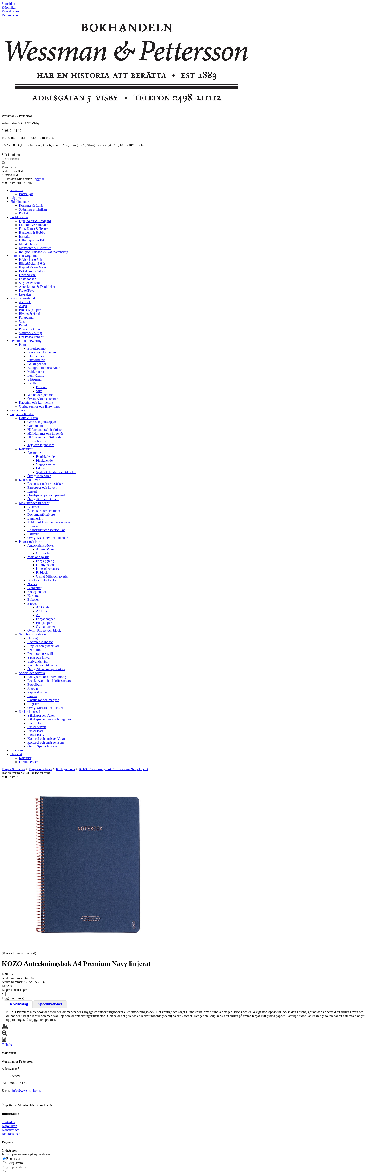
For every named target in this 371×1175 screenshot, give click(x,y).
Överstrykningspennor (42, 398)
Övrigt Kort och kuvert (43, 499)
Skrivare (33, 534)
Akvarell (25, 302)
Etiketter (33, 599)
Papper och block (31, 541)
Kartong (33, 595)
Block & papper (30, 310)
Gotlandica (17, 410)
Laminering (35, 518)
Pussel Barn (35, 731)
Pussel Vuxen (36, 727)
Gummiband (35, 426)
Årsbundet (34, 453)
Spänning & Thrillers (33, 209)
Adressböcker (45, 549)
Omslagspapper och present (46, 495)
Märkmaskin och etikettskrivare (48, 522)
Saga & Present (29, 283)
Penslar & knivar (30, 329)
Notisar (32, 584)
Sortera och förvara (32, 673)
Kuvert (32, 491)
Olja (22, 321)
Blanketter (34, 588)
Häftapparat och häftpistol (44, 429)
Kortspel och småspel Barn (45, 742)
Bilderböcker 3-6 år (32, 263)
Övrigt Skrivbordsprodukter (46, 669)
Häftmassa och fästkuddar (44, 437)
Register (33, 704)
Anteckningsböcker (40, 545)
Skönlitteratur (19, 201)
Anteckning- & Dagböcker (37, 286)
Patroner (41, 387)
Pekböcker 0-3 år (30, 259)
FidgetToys (26, 290)
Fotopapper (44, 623)
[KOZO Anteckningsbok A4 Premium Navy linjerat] (87, 865)
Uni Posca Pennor (31, 337)
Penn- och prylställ (40, 653)
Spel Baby (34, 723)
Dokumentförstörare (41, 514)
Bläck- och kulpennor (42, 352)
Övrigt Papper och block (44, 630)
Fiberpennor (35, 356)
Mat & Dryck (28, 244)
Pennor (24, 344)
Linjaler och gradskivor (43, 646)
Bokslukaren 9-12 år (33, 271)
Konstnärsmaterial (22, 298)
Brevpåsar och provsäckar (45, 483)
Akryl (23, 306)
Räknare (33, 526)
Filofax (41, 468)
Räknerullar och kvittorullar (46, 530)
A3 (38, 615)
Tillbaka (7, 1044)
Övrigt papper (45, 626)
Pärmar (32, 696)
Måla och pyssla (38, 557)
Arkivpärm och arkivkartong (46, 677)
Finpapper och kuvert (41, 487)
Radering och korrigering (36, 402)
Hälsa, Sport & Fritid (33, 240)
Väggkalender (45, 464)
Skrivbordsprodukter (33, 634)
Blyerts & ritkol (29, 313)
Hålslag (32, 638)
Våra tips (16, 190)
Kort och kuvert (29, 480)
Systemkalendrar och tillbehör (56, 472)
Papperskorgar (37, 692)
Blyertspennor (37, 348)
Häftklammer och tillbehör (45, 433)
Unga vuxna (27, 275)
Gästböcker (44, 553)
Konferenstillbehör (40, 642)
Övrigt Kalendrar (39, 476)
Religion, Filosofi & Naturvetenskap (43, 252)
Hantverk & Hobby (32, 232)
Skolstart (16, 754)
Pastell (23, 325)
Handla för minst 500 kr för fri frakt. (26, 775)
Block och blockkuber (42, 580)
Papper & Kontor (22, 414)
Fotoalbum (34, 684)
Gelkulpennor (36, 364)
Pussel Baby (35, 735)
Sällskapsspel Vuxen (41, 715)
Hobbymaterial (46, 565)
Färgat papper (45, 619)
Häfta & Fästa (28, 418)
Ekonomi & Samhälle (33, 225)
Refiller (32, 383)
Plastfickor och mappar (43, 700)
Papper (32, 603)
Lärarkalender (28, 762)
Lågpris (15, 198)
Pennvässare (35, 375)
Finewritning (36, 360)
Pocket (23, 213)
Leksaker (25, 294)
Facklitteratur (19, 217)
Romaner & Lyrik (31, 205)
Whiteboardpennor (40, 395)
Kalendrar (25, 449)
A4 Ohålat (43, 607)
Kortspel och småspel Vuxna (46, 738)
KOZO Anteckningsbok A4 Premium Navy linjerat (113, 769)
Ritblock (42, 572)
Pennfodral (34, 650)
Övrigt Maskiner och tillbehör (47, 538)
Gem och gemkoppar (41, 422)
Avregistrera (14, 1163)
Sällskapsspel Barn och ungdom (49, 719)
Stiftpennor (35, 379)
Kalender (25, 758)
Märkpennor (35, 371)
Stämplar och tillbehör (42, 665)
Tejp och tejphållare (40, 445)
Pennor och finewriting (25, 341)
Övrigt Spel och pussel (42, 746)
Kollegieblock (37, 592)
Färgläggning (45, 561)
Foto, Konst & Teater (33, 228)
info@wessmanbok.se (27, 1090)
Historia (24, 236)
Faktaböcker (27, 279)
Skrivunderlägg (37, 661)
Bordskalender (46, 456)
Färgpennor (27, 317)
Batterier (33, 507)
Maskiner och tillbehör (34, 503)
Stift (39, 391)
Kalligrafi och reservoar (43, 368)
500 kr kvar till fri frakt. (17, 183)
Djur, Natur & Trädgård (35, 221)
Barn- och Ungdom (23, 256)
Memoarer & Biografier (35, 248)
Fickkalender (45, 460)
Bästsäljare (26, 194)
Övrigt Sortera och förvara (45, 708)
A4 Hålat (42, 611)
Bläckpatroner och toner (43, 510)
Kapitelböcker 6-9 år (33, 267)
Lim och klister (37, 441)
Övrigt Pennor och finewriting (39, 406)
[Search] (3, 163)
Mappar (32, 688)
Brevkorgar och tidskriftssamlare (49, 680)
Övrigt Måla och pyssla (52, 576)
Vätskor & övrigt (30, 333)
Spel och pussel (29, 711)
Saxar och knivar (38, 657)
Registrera (13, 1158)
